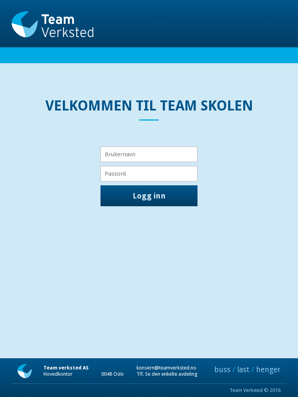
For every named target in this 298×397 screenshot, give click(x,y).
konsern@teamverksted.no (166, 368)
